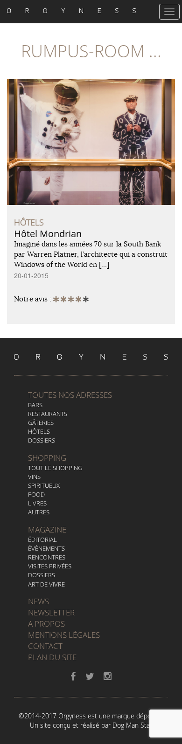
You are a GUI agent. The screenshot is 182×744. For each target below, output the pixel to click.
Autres (38, 512)
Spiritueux (44, 485)
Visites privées (49, 566)
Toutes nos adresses (70, 394)
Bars (35, 405)
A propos (46, 623)
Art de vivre (46, 584)
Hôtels (39, 431)
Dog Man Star (132, 725)
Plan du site (52, 657)
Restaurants (47, 414)
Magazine (47, 529)
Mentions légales (64, 634)
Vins (34, 476)
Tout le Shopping (55, 468)
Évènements (46, 548)
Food (36, 494)
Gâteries (41, 422)
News (38, 601)
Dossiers (41, 440)
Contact (45, 646)
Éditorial (42, 539)
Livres (37, 503)
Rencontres (46, 557)
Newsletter (51, 612)
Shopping (47, 457)
